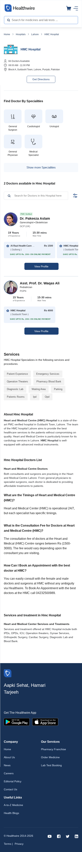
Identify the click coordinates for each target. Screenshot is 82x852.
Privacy (19, 843)
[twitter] (67, 836)
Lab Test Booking (51, 765)
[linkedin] (76, 836)
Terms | (8, 843)
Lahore (35, 34)
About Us (9, 757)
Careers (9, 773)
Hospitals (21, 34)
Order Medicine (50, 757)
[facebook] (58, 836)
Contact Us (10, 789)
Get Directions (41, 79)
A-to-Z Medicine (13, 805)
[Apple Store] (45, 721)
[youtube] (50, 836)
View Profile (41, 266)
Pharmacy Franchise (53, 749)
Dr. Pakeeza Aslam (35, 218)
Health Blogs (11, 813)
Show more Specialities (41, 167)
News (7, 765)
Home (7, 34)
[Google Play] (17, 721)
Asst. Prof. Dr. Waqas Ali (39, 283)
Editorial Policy (12, 781)
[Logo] (7, 673)
